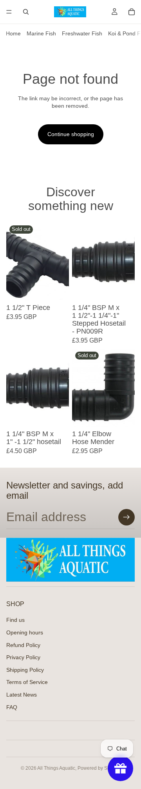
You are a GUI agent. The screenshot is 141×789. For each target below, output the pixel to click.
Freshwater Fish (82, 33)
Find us (15, 620)
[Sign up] (126, 517)
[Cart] (131, 11)
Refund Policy (23, 645)
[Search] (25, 11)
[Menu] (9, 12)
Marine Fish (41, 33)
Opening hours (24, 632)
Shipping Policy (25, 670)
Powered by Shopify (99, 768)
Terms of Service (27, 682)
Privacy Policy (23, 657)
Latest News (21, 694)
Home (13, 33)
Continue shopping (70, 134)
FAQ (11, 707)
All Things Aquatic (56, 768)
